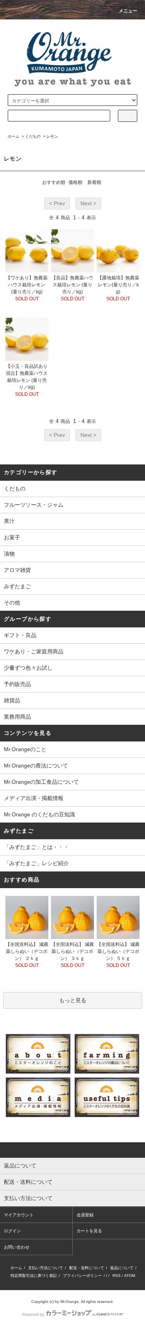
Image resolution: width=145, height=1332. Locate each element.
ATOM (129, 1275)
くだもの (33, 136)
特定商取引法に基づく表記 (33, 1275)
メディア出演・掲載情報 (33, 798)
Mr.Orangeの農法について (36, 765)
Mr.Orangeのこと (25, 749)
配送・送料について (86, 1268)
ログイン (12, 1230)
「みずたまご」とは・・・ (36, 847)
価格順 (75, 182)
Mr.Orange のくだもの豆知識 (39, 814)
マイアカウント (19, 1214)
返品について (121, 1268)
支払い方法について (45, 1268)
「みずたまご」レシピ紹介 (36, 863)
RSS (117, 1275)
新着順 (94, 182)
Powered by (33, 1314)
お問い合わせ (16, 1247)
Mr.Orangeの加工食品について (41, 782)
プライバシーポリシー (82, 1275)
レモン (52, 136)
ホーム (13, 136)
